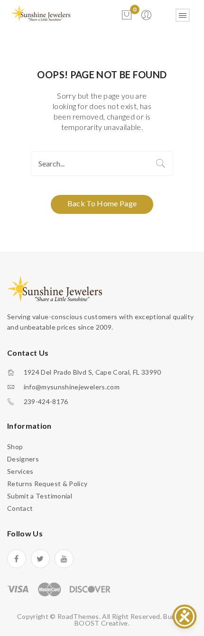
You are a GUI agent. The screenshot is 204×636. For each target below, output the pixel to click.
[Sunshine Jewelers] (40, 13)
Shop (15, 446)
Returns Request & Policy (47, 483)
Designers (23, 459)
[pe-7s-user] (147, 18)
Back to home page (102, 203)
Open (183, 15)
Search (161, 163)
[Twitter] (40, 558)
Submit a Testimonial (39, 496)
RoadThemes (78, 616)
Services (20, 471)
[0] (126, 15)
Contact (20, 508)
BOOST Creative (101, 623)
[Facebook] (16, 558)
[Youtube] (64, 558)
